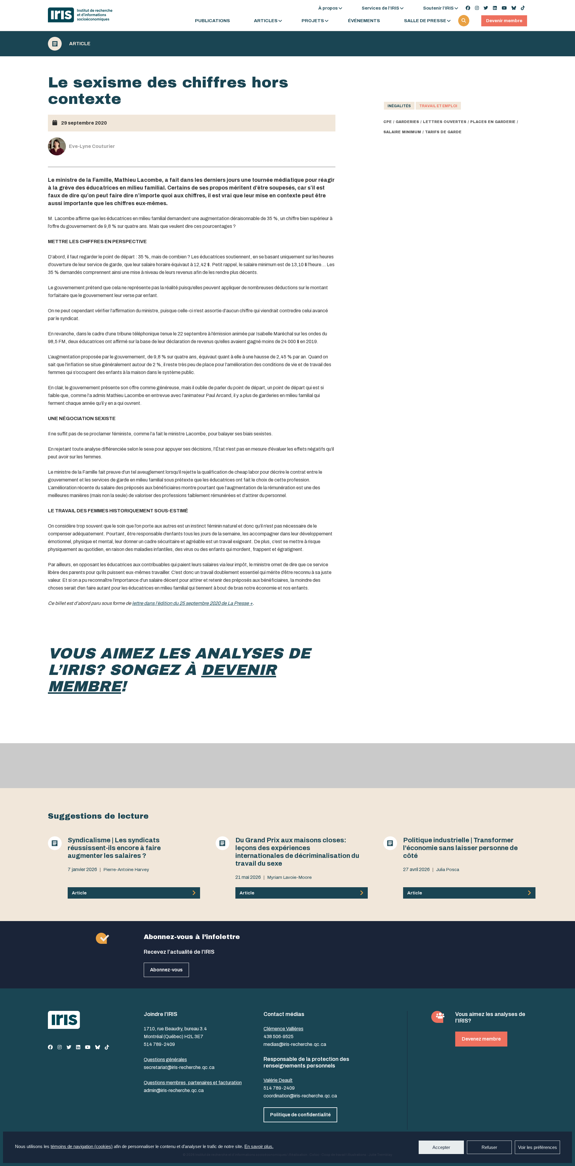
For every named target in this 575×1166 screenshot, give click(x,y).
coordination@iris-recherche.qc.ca (300, 1095)
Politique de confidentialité (300, 1114)
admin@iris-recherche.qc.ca (174, 1090)
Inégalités (399, 106)
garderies (407, 122)
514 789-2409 (159, 1044)
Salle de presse (425, 21)
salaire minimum (402, 132)
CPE (387, 122)
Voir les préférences (537, 1147)
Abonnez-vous (166, 969)
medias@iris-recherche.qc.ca (295, 1044)
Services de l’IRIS (380, 8)
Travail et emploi (438, 106)
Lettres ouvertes (444, 122)
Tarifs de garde (443, 132)
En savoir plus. (258, 1146)
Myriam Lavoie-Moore (289, 877)
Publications (212, 21)
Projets (313, 21)
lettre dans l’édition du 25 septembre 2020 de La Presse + (192, 603)
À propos (328, 8)
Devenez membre (481, 1038)
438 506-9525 (278, 1036)
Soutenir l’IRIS (438, 8)
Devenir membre (504, 20)
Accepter (441, 1147)
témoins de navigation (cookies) (82, 1146)
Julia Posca (447, 869)
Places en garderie (492, 122)
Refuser (489, 1147)
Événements (364, 21)
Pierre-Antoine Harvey (126, 869)
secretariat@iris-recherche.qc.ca (179, 1067)
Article (79, 43)
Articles (266, 21)
